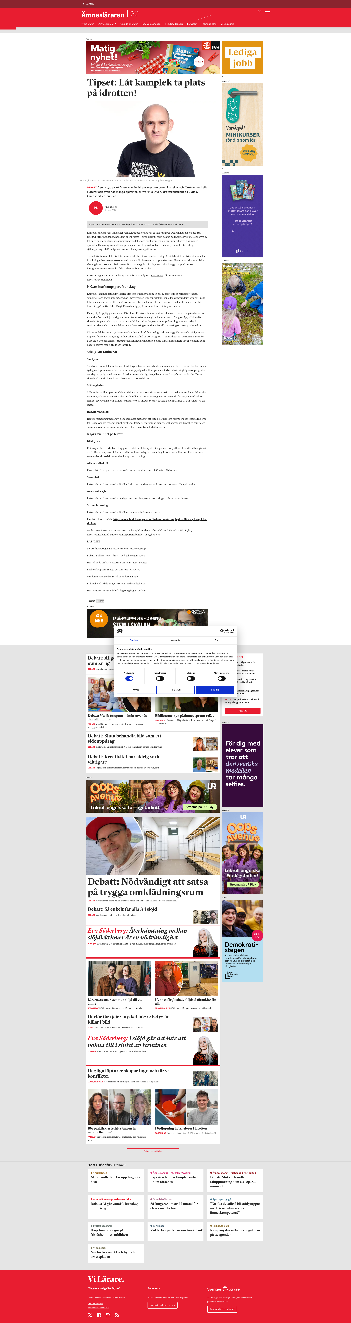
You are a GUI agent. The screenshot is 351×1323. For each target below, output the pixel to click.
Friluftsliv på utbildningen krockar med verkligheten (116, 583)
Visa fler (242, 710)
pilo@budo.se (152, 534)
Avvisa (136, 690)
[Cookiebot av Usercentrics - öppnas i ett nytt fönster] (222, 631)
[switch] (160, 678)
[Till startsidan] (88, 4)
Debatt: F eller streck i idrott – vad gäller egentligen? (116, 555)
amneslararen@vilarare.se (98, 1308)
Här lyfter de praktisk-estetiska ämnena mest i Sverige (117, 562)
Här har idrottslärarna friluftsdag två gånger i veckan (116, 590)
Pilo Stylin (110, 207)
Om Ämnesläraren (95, 1304)
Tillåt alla (215, 690)
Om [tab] (216, 640)
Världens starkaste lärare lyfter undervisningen (113, 576)
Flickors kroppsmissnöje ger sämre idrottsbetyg (113, 569)
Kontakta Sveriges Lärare (222, 1309)
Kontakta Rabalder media (162, 1305)
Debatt (100, 601)
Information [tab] (175, 640)
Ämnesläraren (105, 24)
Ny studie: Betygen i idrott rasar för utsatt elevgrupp (116, 548)
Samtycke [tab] (134, 640)
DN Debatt (157, 275)
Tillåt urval (176, 690)
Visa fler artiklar (153, 1151)
